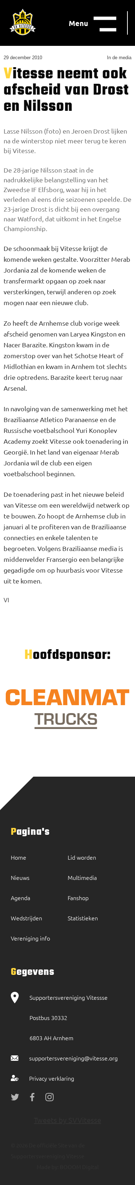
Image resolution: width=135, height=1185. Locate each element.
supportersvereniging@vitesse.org (73, 1058)
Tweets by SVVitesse (67, 1119)
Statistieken (83, 918)
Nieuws (20, 877)
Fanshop (78, 898)
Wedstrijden (26, 918)
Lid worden (82, 857)
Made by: (48, 1166)
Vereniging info (30, 938)
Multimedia (82, 877)
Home (18, 857)
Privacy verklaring (51, 1078)
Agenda (20, 898)
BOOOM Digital (79, 1166)
